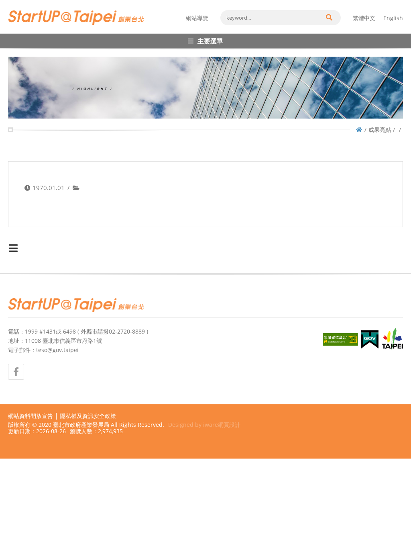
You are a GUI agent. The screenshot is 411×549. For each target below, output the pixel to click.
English (393, 18)
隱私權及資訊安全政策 (88, 416)
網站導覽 (197, 18)
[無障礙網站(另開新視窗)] (340, 339)
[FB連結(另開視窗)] (16, 372)
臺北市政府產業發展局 (81, 424)
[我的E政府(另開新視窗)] (369, 339)
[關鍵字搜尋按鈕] (329, 18)
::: (10, 3)
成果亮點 (379, 129)
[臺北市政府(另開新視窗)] (392, 339)
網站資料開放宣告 (30, 416)
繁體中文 (364, 18)
